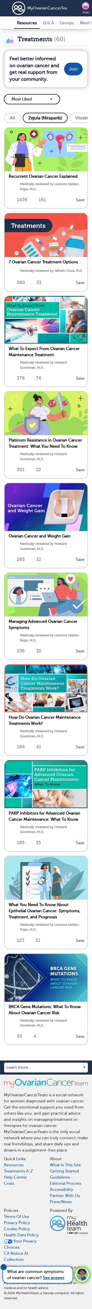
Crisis (9, 1183)
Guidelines (60, 1177)
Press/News (61, 1202)
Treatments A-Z (18, 1171)
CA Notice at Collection (16, 1256)
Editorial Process (65, 1183)
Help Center (15, 1177)
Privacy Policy (17, 1223)
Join (85, 12)
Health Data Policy (21, 1235)
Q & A (48, 23)
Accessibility (61, 1189)
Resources (27, 23)
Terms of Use (16, 1216)
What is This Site (65, 1165)
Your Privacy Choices (20, 1244)
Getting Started (64, 1171)
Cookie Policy (17, 1229)
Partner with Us (65, 1195)
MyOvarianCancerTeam (40, 8)
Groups (67, 23)
